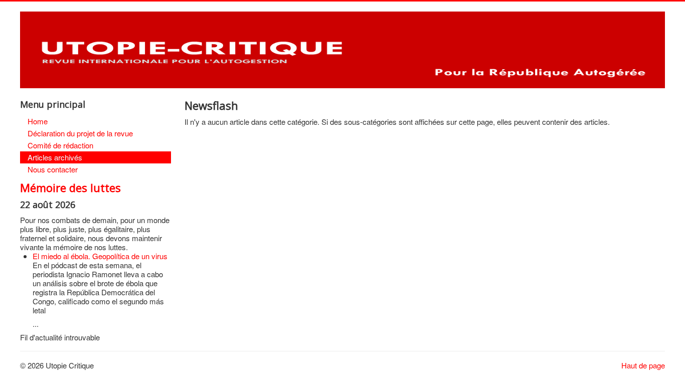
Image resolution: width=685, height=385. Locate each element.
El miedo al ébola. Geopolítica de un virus (100, 256)
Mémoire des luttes (70, 187)
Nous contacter (53, 169)
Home (38, 121)
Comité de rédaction (60, 145)
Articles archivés (55, 157)
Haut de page (643, 365)
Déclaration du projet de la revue (80, 133)
